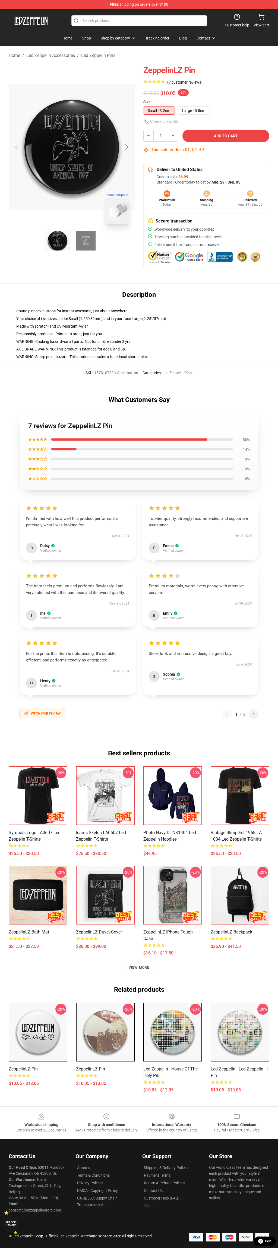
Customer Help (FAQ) (161, 1198)
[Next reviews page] (253, 714)
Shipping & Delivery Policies (166, 1167)
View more (139, 967)
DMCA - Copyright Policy (97, 1190)
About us (84, 1167)
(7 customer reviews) (185, 82)
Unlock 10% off (11, 1224)
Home (14, 55)
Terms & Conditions (93, 1175)
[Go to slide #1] (58, 241)
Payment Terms (157, 1175)
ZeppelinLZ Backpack (231, 932)
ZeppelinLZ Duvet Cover (99, 932)
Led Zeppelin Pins (98, 55)
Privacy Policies (90, 1183)
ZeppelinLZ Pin (23, 1069)
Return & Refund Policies (164, 1183)
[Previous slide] (17, 147)
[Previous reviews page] (227, 714)
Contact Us (153, 1190)
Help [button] (268, 1241)
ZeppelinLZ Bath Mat (29, 932)
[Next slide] (126, 147)
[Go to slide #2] (86, 241)
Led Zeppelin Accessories (50, 55)
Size (147, 102)
